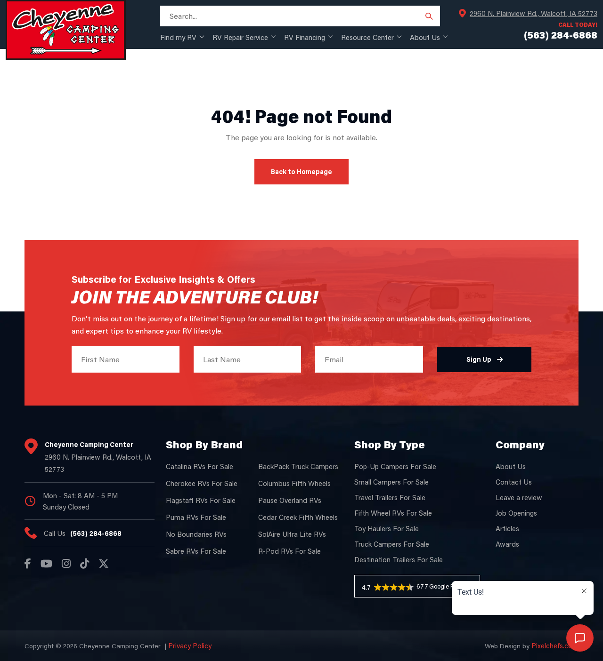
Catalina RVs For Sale (199, 466)
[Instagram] (66, 563)
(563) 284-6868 (96, 533)
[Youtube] (46, 563)
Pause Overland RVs (289, 500)
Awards (507, 544)
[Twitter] (103, 563)
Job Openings (516, 513)
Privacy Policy (190, 645)
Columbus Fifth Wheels (294, 483)
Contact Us (514, 481)
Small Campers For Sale (391, 481)
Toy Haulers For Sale (386, 528)
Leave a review (519, 497)
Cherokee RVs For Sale (201, 483)
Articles (507, 528)
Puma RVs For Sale (196, 517)
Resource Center (367, 37)
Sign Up (478, 359)
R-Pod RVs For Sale (289, 551)
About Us (425, 37)
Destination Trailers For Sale (398, 559)
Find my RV (178, 37)
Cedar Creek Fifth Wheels (298, 517)
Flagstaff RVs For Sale (201, 500)
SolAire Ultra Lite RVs (292, 534)
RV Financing (304, 37)
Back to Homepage (301, 171)
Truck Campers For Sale (391, 544)
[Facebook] (27, 563)
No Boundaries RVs (196, 534)
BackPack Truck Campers (298, 466)
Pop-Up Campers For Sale (395, 466)
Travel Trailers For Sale (389, 497)
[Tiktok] (84, 563)
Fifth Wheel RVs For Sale (393, 513)
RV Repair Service (240, 37)
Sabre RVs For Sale (196, 551)
